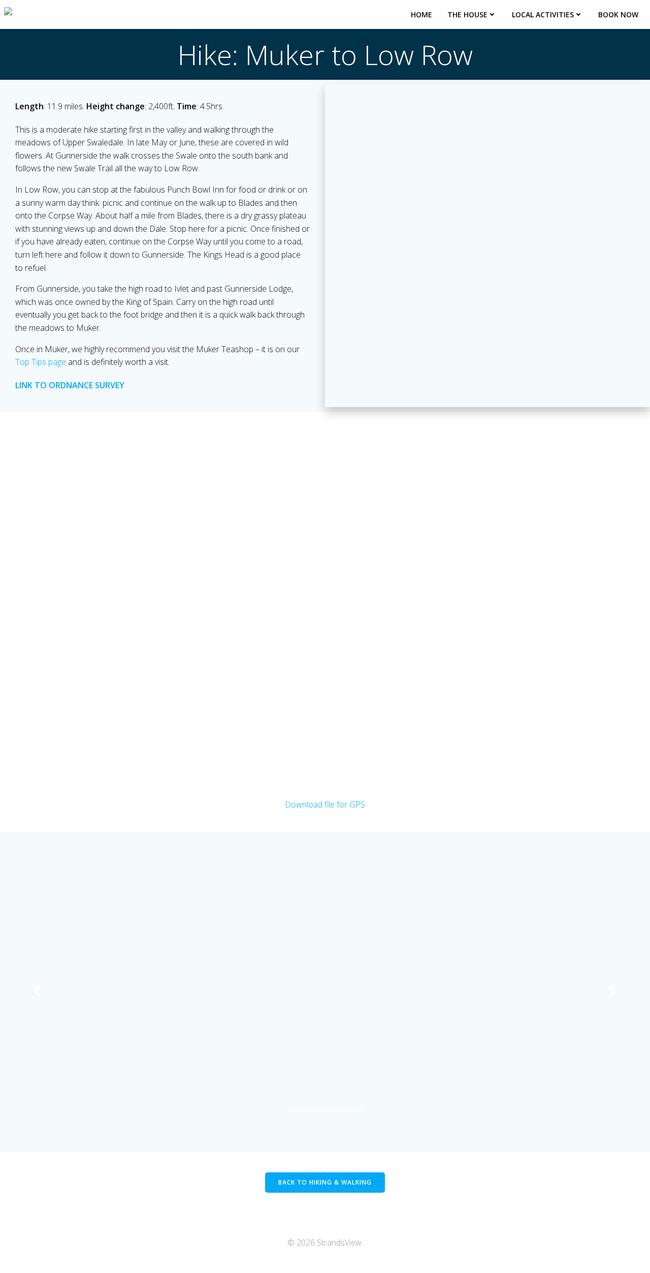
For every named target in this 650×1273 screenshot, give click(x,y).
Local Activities (543, 14)
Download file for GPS (325, 804)
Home (421, 14)
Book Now (618, 14)
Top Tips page (40, 361)
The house (467, 14)
